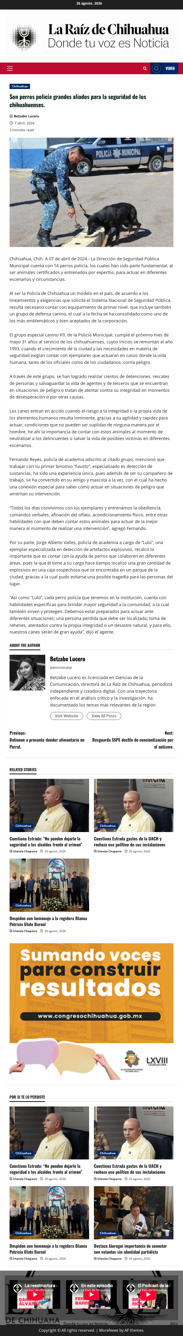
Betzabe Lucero (26, 116)
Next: (132, 740)
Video (170, 68)
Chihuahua (20, 86)
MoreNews (108, 1330)
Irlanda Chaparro (25, 851)
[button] (10, 68)
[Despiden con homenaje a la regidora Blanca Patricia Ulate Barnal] (49, 885)
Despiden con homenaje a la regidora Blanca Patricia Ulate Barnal (48, 921)
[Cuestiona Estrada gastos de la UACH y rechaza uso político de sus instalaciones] (133, 805)
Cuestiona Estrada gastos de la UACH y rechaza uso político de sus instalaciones (129, 841)
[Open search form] (145, 68)
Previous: (47, 740)
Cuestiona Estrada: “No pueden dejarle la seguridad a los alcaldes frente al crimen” (46, 841)
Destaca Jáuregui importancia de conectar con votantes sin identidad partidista (130, 1249)
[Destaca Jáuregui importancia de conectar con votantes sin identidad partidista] (133, 1212)
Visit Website (66, 715)
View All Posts (104, 715)
